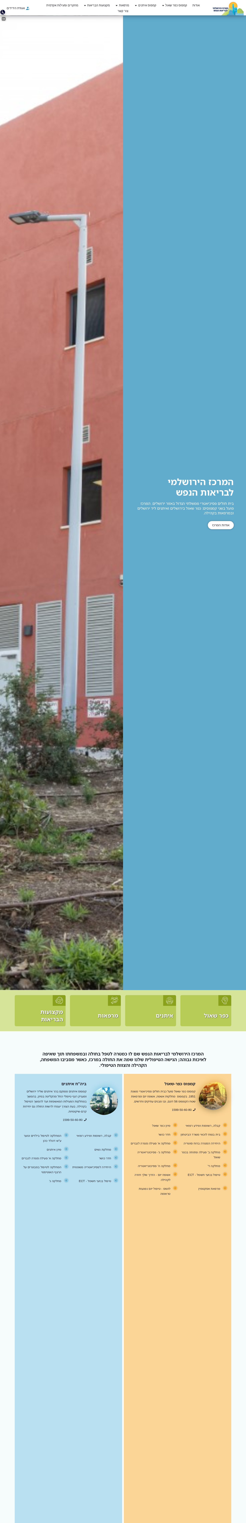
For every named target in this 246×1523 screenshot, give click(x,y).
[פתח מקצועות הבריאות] (85, 5)
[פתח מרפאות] (116, 5)
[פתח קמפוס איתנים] (135, 5)
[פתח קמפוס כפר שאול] (163, 5)
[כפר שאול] (205, 1010)
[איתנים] (150, 1010)
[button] (4, 19)
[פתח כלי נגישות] (2, 12)
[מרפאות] (95, 1010)
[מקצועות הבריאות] (40, 1010)
